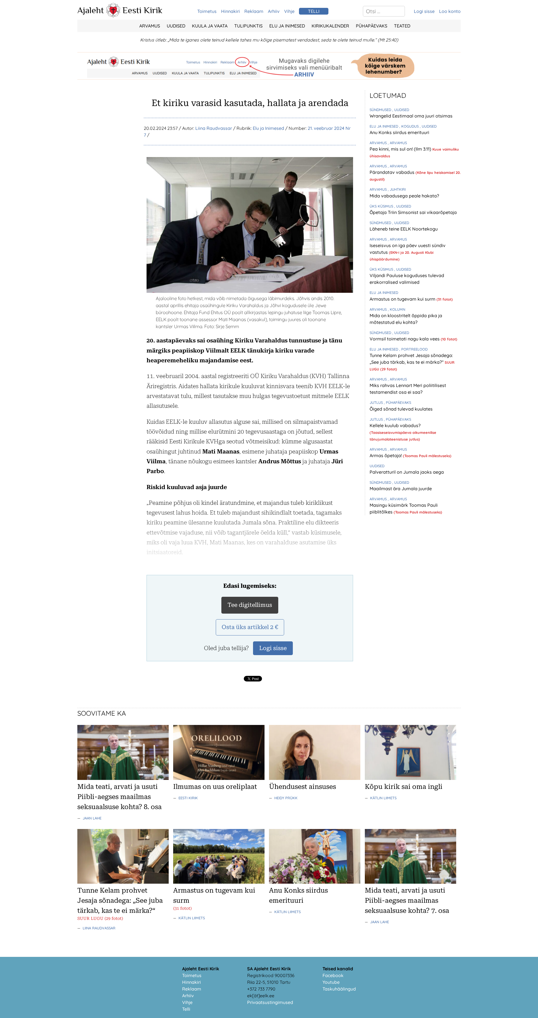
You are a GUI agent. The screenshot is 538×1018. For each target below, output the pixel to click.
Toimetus (207, 11)
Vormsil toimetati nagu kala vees (405, 339)
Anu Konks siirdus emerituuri (399, 132)
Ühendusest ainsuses (302, 787)
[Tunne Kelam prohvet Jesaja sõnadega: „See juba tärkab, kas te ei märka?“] (123, 882)
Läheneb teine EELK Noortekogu (404, 229)
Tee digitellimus (250, 605)
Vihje (289, 11)
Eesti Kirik (142, 10)
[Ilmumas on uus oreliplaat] (219, 778)
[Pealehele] (113, 16)
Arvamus (149, 26)
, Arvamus (397, 143)
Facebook (333, 975)
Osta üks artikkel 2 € (250, 627)
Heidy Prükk (286, 798)
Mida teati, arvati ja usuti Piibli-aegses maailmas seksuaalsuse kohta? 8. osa (119, 797)
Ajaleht (90, 10)
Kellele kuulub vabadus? (395, 425)
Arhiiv (274, 11)
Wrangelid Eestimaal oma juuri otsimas (411, 116)
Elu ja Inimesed (287, 26)
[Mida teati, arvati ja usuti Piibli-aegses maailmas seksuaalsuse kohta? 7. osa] (410, 882)
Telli (186, 1009)
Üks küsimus (382, 206)
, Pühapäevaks (397, 402)
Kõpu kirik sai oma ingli (403, 787)
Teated (402, 26)
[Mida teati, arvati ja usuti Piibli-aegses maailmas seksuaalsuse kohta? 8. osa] (123, 778)
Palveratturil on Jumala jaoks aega (407, 472)
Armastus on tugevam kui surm (403, 299)
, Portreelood (413, 349)
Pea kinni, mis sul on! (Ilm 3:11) (401, 149)
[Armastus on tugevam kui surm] (219, 882)
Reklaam (253, 11)
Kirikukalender (330, 26)
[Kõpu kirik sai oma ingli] (410, 778)
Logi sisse (424, 11)
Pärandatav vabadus (393, 172)
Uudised (176, 26)
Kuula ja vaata (210, 26)
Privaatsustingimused (270, 1002)
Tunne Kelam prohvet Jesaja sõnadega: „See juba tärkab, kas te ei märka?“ (120, 900)
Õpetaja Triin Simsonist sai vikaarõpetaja (413, 212)
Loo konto (450, 11)
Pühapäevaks (371, 26)
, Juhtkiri (397, 189)
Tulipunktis (248, 26)
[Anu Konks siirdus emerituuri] (314, 882)
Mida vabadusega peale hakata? (404, 196)
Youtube (331, 982)
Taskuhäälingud (339, 989)
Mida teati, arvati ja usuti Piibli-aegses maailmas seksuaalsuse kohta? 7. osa (407, 900)
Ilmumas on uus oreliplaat (215, 787)
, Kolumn (396, 309)
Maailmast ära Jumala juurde (401, 488)
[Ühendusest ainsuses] (314, 778)
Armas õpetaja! (386, 455)
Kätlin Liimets (383, 798)
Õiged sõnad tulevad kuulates (401, 409)
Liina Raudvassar (213, 128)
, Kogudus (409, 126)
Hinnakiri (230, 11)
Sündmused (381, 109)
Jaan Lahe (92, 818)
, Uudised (400, 109)
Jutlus (377, 402)
